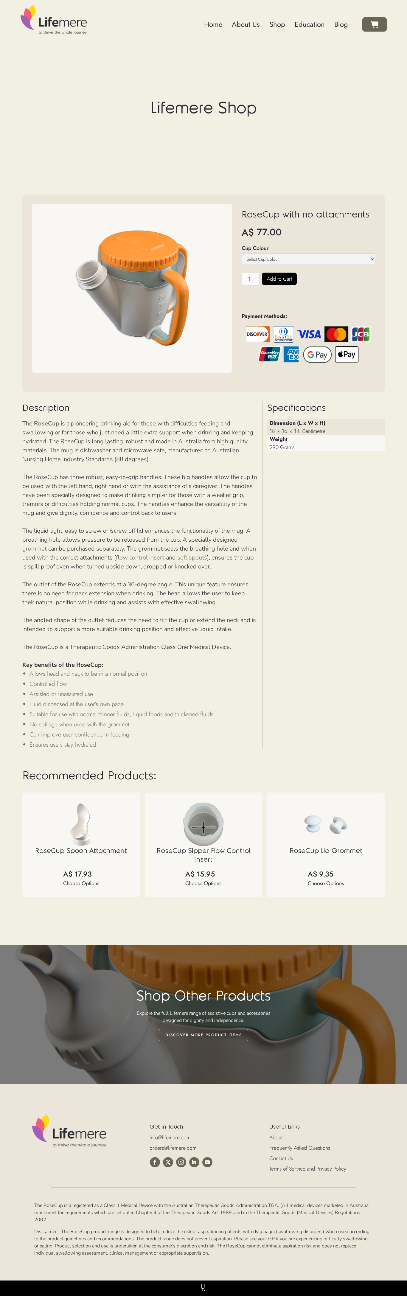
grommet (34, 549)
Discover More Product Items (203, 1035)
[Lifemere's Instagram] (182, 1162)
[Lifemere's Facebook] (156, 1162)
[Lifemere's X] (169, 1162)
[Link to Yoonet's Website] (203, 1287)
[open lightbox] (132, 288)
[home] (53, 20)
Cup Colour (255, 248)
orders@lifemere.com (173, 1148)
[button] (374, 24)
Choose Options (81, 883)
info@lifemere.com (170, 1137)
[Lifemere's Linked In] (195, 1162)
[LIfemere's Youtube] (208, 1162)
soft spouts (192, 558)
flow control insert (140, 558)
